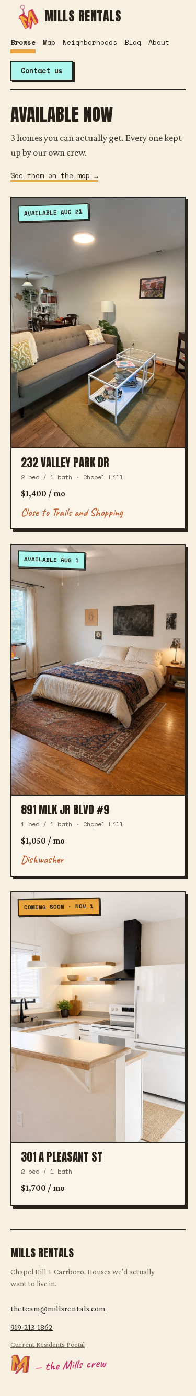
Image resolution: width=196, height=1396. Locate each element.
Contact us (42, 70)
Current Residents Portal (47, 1344)
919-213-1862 (31, 1326)
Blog (132, 42)
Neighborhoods (90, 42)
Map (49, 42)
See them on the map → (54, 175)
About (158, 42)
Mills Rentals (82, 15)
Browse (23, 42)
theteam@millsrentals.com (58, 1308)
